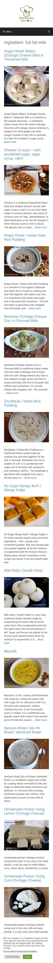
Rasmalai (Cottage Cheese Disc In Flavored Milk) (25, 318)
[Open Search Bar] (49, 32)
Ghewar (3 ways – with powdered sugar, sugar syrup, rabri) (22, 154)
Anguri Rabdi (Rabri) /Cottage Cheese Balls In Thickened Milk (24, 55)
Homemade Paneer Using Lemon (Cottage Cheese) (24, 811)
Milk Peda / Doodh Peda (23, 570)
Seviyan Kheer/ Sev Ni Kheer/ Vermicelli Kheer (22, 730)
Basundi (10, 651)
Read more (10, 142)
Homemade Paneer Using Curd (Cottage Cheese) (24, 878)
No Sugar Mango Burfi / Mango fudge (22, 488)
